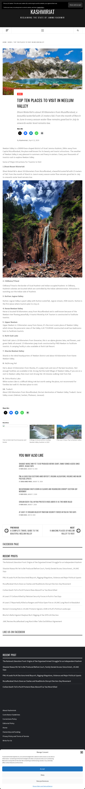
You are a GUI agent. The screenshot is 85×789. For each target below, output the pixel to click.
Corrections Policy (10, 719)
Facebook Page (11, 544)
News (20, 94)
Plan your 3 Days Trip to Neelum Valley (69, 440)
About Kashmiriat (9, 710)
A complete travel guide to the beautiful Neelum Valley (24, 530)
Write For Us (7, 740)
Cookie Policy (40, 7)
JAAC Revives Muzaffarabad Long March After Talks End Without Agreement (32, 621)
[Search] (78, 30)
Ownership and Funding (11, 732)
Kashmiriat (43, 11)
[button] (82, 752)
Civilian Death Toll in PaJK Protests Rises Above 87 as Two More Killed (45, 501)
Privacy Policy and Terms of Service (42, 786)
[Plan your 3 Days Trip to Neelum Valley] (69, 432)
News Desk (24, 469)
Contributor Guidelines (11, 715)
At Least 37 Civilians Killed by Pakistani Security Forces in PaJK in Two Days (47, 512)
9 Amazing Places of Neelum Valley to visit (62, 530)
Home (5, 727)
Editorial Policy (8, 723)
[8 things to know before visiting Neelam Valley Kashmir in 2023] (42, 432)
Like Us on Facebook (14, 632)
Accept (42, 769)
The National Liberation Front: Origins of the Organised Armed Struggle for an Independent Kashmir (42, 562)
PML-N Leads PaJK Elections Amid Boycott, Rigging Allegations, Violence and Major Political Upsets (50, 477)
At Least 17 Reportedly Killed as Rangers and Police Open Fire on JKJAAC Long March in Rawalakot (41, 602)
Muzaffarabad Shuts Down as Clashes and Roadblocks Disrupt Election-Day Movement (48, 490)
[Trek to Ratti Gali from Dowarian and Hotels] (15, 432)
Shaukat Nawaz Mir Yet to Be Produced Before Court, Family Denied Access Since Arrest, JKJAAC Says (49, 464)
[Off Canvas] (7, 30)
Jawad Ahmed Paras (26, 481)
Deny (42, 775)
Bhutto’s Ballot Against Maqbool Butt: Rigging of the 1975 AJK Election (31, 615)
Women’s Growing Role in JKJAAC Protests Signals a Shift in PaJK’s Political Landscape (37, 609)
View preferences (42, 781)
